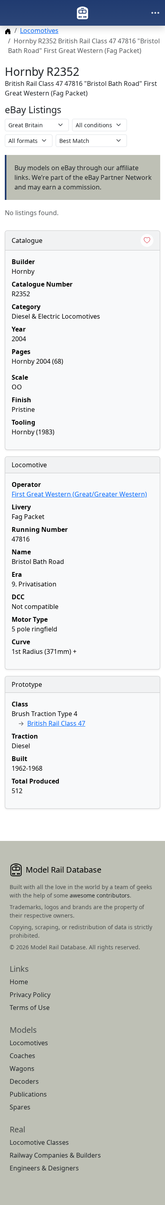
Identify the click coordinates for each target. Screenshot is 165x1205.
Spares (20, 1107)
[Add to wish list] (147, 240)
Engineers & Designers (44, 1168)
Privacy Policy (30, 994)
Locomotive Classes (39, 1142)
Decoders (24, 1081)
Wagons (22, 1068)
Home (19, 981)
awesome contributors (100, 895)
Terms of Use (30, 1007)
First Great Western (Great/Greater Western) (79, 494)
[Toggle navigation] (155, 13)
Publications (28, 1094)
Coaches (22, 1055)
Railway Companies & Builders (55, 1155)
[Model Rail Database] (82, 13)
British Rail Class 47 (56, 723)
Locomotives (39, 30)
